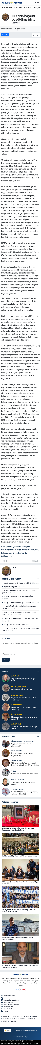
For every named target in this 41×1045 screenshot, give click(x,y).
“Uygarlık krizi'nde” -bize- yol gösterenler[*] (21, 745)
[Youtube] (24, 989)
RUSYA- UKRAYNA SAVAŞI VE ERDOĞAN (18, 596)
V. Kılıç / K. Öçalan (17, 789)
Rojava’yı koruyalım (11, 587)
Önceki (5, 561)
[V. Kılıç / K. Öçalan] (6, 791)
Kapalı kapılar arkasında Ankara (22, 689)
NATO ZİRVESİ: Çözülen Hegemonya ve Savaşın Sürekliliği (24, 793)
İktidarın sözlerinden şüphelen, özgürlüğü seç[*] (22, 754)
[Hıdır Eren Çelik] (6, 697)
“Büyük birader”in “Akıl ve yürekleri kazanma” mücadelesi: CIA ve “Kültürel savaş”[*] (25, 764)
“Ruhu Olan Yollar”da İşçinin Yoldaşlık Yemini (24, 728)
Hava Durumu (8, 998)
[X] (20, 989)
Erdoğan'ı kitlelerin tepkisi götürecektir (17, 602)
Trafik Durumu (8, 1002)
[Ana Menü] (38, 3)
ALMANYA (28, 8)
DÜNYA (14, 1019)
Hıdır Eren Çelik (17, 695)
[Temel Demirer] (6, 753)
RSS (8, 1030)
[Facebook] (17, 989)
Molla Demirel (16, 705)
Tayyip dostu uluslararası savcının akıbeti (23, 783)
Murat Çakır (15, 676)
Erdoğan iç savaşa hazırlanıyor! (14, 624)
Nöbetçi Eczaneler (9, 995)
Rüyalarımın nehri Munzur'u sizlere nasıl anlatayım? (23, 699)
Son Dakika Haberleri (10, 1009)
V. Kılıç (13, 771)
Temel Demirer (16, 751)
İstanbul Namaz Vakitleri (11, 1000)
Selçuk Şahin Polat (18, 687)
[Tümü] (38, 671)
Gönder (5, 660)
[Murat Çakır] (6, 678)
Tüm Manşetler (8, 1007)
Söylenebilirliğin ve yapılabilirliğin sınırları (23, 680)
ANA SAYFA (7, 8)
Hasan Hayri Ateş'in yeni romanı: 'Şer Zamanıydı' (21, 618)
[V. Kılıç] (6, 772)
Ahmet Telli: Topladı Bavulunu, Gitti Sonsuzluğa (23, 708)
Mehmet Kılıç (16, 724)
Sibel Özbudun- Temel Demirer (22, 741)
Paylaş (6, 35)
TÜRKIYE (6, 1019)
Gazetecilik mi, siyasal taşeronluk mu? (24, 774)
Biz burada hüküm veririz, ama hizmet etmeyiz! (24, 718)
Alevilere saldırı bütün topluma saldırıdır (18, 583)
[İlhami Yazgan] (6, 717)
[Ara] (35, 3)
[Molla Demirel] (6, 707)
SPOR (5, 1021)
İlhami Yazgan (16, 714)
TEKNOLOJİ (31, 1019)
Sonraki (35, 561)
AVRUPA (37, 8)
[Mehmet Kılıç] (6, 726)
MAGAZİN (13, 1021)
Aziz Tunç (16, 23)
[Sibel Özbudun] (6, 763)
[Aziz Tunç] (5, 17)
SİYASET (22, 1019)
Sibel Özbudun (16, 760)
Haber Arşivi (7, 1011)
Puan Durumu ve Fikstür (11, 1004)
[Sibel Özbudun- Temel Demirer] (6, 743)
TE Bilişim (25, 1037)
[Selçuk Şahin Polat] (6, 688)
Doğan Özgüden (17, 780)
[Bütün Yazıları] (38, 579)
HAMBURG (16, 1017)
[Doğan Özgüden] (6, 782)
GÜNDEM (18, 8)
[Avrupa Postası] (11, 2)
